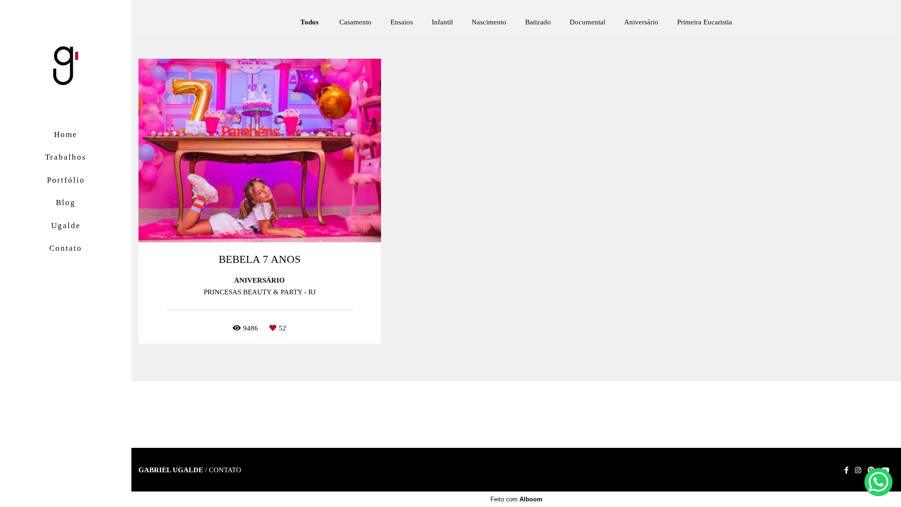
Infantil (442, 22)
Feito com (516, 499)
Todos (309, 22)
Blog (66, 202)
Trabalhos (65, 157)
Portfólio (66, 180)
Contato (65, 248)
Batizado (538, 22)
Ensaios (401, 22)
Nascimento (489, 22)
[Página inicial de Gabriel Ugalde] (66, 66)
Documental (587, 22)
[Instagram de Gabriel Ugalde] (858, 470)
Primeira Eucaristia (704, 22)
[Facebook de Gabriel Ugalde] (846, 470)
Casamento (355, 22)
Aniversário (641, 22)
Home (65, 134)
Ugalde (66, 225)
